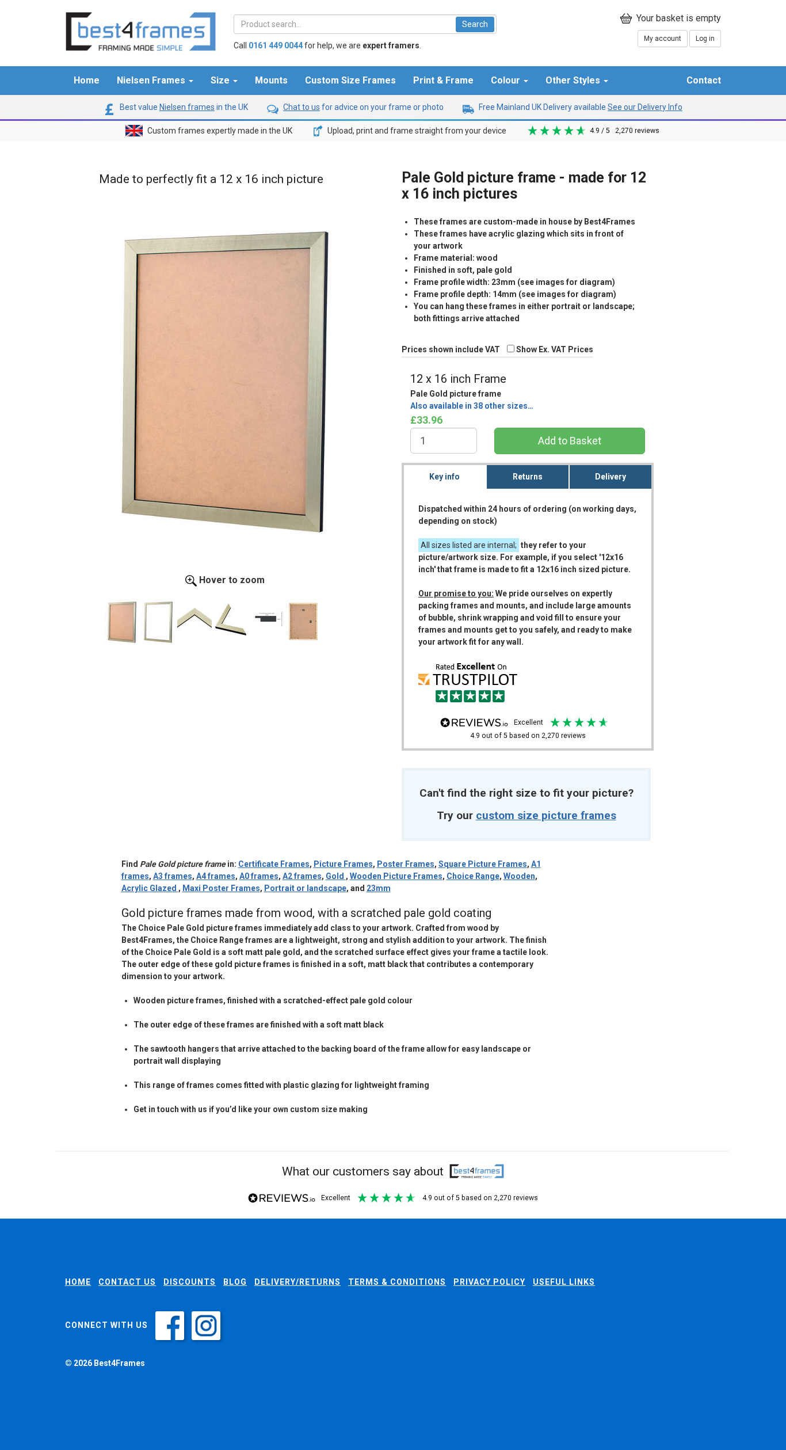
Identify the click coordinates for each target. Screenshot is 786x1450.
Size (221, 80)
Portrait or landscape (305, 888)
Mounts (271, 80)
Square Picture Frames (482, 864)
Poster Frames (405, 864)
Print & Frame (443, 80)
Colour (506, 80)
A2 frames (302, 876)
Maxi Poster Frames (221, 888)
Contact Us (127, 1282)
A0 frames (258, 876)
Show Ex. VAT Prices (553, 349)
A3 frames (172, 876)
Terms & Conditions (397, 1282)
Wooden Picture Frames (396, 876)
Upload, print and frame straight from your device (416, 130)
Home (87, 80)
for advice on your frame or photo (363, 107)
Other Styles (573, 80)
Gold (336, 876)
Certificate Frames (274, 864)
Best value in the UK (183, 107)
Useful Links (564, 1282)
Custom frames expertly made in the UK (219, 130)
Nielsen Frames (152, 80)
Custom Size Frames (350, 80)
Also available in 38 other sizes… (471, 405)
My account (662, 39)
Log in (705, 39)
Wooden (519, 876)
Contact (703, 80)
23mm (379, 888)
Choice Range (473, 876)
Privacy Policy (489, 1282)
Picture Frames (343, 864)
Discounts (189, 1282)
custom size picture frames (546, 815)
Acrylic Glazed (149, 888)
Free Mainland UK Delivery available (579, 107)
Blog (235, 1282)
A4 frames (215, 876)
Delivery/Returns (297, 1282)
